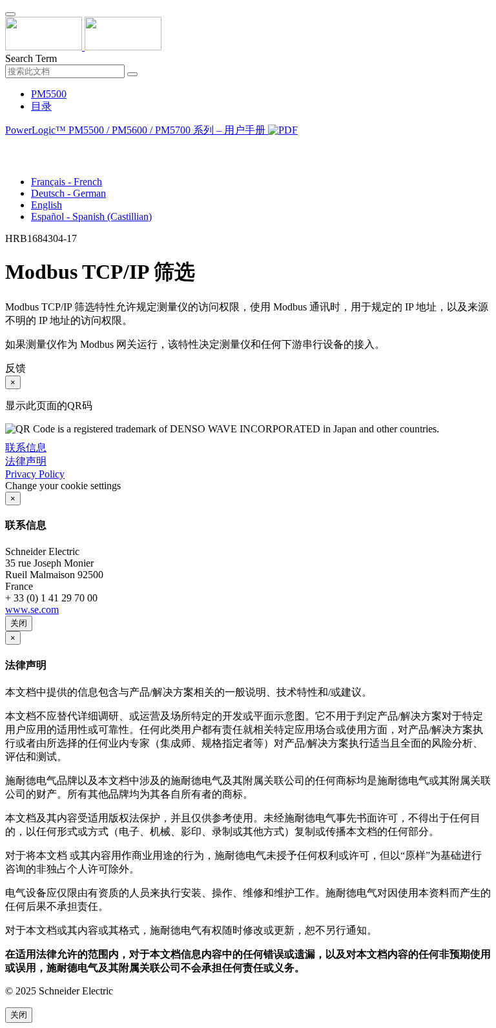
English (46, 204)
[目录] (10, 146)
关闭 (18, 623)
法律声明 (25, 461)
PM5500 (49, 93)
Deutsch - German (68, 193)
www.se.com (32, 609)
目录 (41, 106)
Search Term (31, 58)
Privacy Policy (35, 474)
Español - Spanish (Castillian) (91, 216)
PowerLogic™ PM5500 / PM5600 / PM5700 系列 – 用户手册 (136, 130)
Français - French (66, 181)
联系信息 (25, 447)
